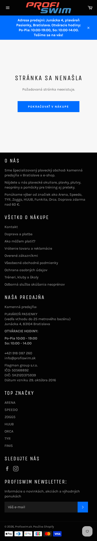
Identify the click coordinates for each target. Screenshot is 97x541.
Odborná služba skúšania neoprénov (35, 284)
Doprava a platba (18, 234)
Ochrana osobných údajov (26, 270)
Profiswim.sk (23, 526)
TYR (8, 438)
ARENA (10, 402)
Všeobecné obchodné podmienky (31, 263)
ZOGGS (10, 417)
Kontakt (11, 227)
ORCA (9, 431)
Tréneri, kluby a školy (21, 277)
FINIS (9, 445)
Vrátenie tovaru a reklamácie (28, 248)
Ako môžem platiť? (20, 241)
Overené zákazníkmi (21, 255)
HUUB (9, 424)
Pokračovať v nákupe (48, 106)
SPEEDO (11, 410)
